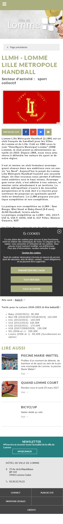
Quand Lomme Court (39, 383)
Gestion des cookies (31, 252)
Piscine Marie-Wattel (40, 356)
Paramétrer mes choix (31, 270)
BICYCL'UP (29, 407)
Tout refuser (31, 279)
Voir (23, 373)
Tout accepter (31, 289)
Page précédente (18, 47)
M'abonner (25, 451)
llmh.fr (19, 299)
